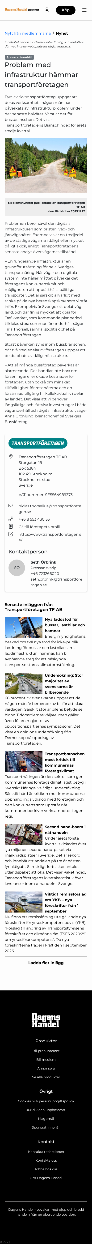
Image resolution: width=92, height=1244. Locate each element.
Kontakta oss (46, 1160)
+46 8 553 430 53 (34, 519)
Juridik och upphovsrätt (46, 1110)
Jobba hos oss (46, 1169)
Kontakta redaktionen (46, 1152)
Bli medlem (46, 1059)
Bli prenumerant (46, 1051)
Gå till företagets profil (39, 527)
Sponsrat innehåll (46, 1127)
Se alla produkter (46, 1077)
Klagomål (46, 1119)
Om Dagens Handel (46, 1178)
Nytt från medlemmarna (28, 33)
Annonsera (46, 1068)
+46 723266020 (45, 573)
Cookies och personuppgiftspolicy (46, 1101)
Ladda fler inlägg (46, 962)
